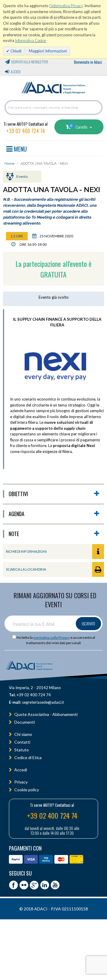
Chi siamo (23, 734)
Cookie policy (26, 789)
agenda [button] (16, 514)
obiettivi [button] (18, 494)
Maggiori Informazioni (48, 51)
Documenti (24, 722)
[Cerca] (97, 107)
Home (9, 163)
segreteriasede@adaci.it (43, 702)
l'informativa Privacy (66, 5)
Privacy (21, 781)
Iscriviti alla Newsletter (29, 61)
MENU (19, 148)
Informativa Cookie (30, 40)
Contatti (22, 742)
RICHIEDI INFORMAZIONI (26, 551)
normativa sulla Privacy (51, 637)
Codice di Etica (28, 757)
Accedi (16, 71)
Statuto (21, 749)
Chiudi (15, 51)
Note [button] (14, 534)
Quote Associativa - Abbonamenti (46, 714)
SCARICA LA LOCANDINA (26, 569)
